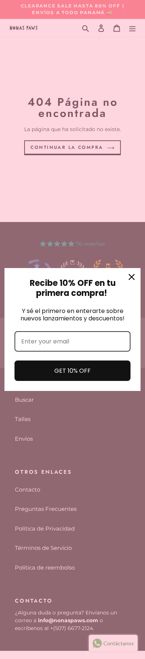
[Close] (132, 277)
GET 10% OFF (72, 370)
